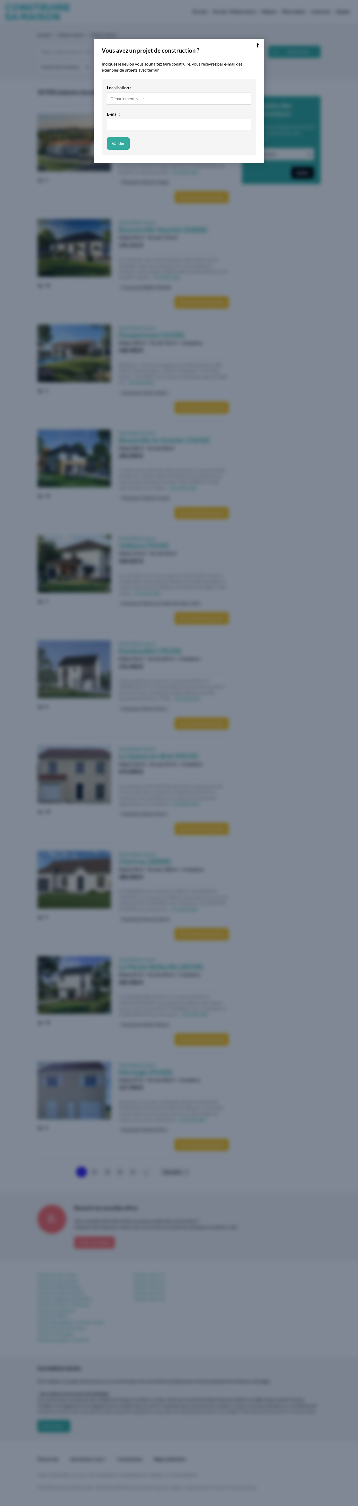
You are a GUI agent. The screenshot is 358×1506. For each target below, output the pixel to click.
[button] (258, 45)
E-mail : (113, 113)
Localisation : (119, 87)
